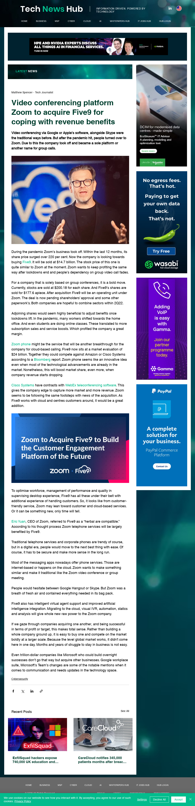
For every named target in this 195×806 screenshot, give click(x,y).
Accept (178, 799)
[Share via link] (41, 691)
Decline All (159, 799)
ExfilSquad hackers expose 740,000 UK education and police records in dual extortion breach (35, 760)
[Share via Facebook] (13, 691)
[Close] (190, 799)
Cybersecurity (19, 678)
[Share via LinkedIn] (32, 691)
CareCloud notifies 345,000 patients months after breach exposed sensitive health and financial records (102, 760)
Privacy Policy (22, 801)
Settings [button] (142, 799)
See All (125, 710)
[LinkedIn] (170, 8)
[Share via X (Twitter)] (22, 691)
